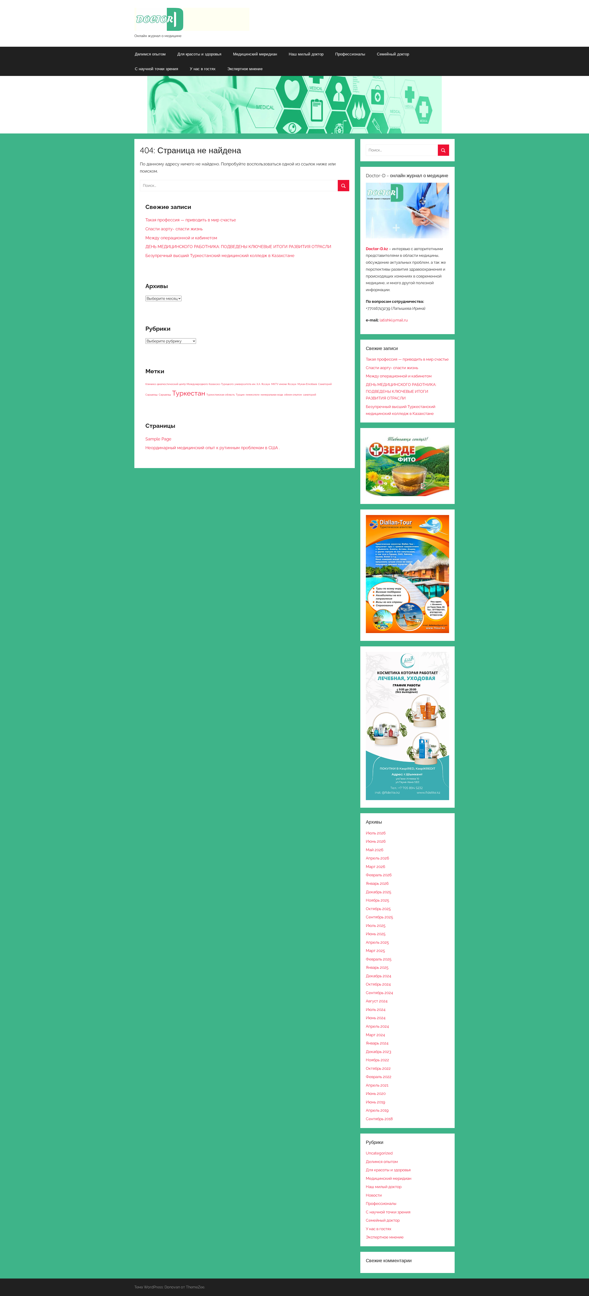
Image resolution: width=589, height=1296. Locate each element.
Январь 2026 (377, 883)
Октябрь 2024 (378, 984)
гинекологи (253, 394)
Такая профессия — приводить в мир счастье (190, 219)
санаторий (309, 394)
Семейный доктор (393, 54)
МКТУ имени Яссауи (283, 384)
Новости (374, 1195)
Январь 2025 (377, 967)
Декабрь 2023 (378, 1051)
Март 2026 (375, 866)
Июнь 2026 (376, 841)
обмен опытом (293, 394)
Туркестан (188, 393)
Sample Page (158, 439)
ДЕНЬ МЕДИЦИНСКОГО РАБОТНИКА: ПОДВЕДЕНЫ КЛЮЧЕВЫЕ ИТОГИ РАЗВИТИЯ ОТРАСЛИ (238, 246)
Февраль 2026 (379, 875)
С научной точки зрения (156, 68)
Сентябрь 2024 (379, 992)
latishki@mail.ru (394, 320)
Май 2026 (374, 850)
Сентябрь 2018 (379, 1119)
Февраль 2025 (378, 959)
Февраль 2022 (378, 1076)
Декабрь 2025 (378, 892)
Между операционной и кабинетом (181, 237)
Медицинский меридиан (255, 54)
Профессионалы (350, 54)
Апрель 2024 (377, 1026)
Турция (240, 394)
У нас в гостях (203, 68)
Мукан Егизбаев (307, 384)
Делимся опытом (150, 54)
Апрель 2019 (377, 1110)
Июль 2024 (375, 1009)
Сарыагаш (165, 394)
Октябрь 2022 (378, 1068)
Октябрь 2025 (378, 908)
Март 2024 (375, 1035)
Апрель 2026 (377, 858)
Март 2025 (375, 950)
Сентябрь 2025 (379, 917)
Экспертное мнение (245, 68)
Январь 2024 (377, 1043)
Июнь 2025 (375, 934)
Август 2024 (376, 1001)
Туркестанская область (220, 394)
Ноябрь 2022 (377, 1060)
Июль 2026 (376, 833)
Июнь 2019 (375, 1102)
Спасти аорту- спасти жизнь (174, 228)
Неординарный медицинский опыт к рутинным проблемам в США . (212, 447)
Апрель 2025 (377, 942)
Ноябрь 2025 (377, 900)
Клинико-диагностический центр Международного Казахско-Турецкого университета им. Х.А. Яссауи (207, 384)
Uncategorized (379, 1153)
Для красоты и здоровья (199, 54)
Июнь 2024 (375, 1017)
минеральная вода (272, 394)
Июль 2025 (375, 925)
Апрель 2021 (377, 1085)
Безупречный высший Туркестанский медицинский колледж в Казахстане (219, 255)
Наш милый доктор (306, 54)
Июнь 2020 (376, 1093)
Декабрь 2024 (378, 976)
